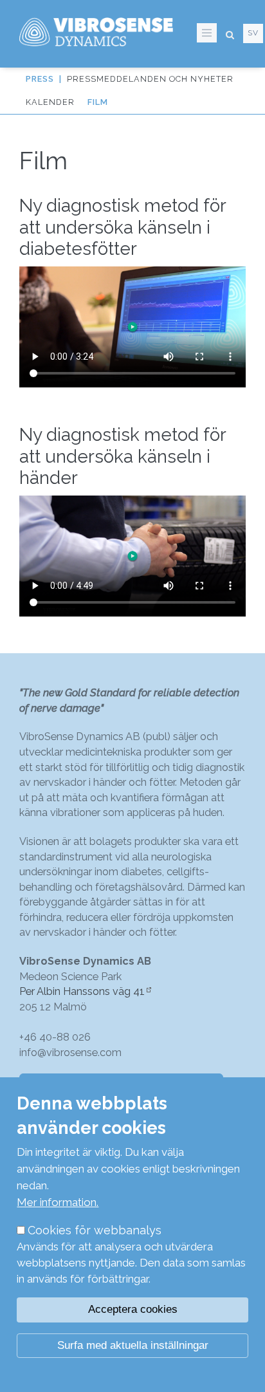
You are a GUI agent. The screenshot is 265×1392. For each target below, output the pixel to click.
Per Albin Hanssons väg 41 (82, 991)
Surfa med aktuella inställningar (132, 1345)
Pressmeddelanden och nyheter (150, 79)
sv (253, 32)
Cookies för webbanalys (94, 1230)
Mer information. (57, 1202)
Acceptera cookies (133, 1309)
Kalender (50, 102)
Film (97, 102)
